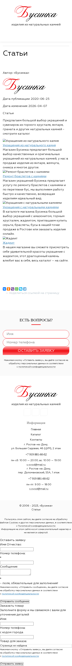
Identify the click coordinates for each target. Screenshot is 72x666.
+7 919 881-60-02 (36, 454)
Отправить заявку (11, 664)
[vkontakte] (27, 412)
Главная (36, 429)
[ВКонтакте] (4, 289)
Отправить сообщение (14, 601)
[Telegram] (24, 289)
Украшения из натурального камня (29, 145)
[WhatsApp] (16, 289)
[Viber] (12, 289)
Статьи (36, 509)
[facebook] (35, 412)
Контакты (36, 439)
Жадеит (9, 243)
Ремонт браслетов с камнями (24, 176)
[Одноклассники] (8, 289)
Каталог (36, 434)
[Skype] (20, 289)
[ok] (44, 412)
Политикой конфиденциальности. (37, 526)
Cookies (13, 523)
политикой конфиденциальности (37, 367)
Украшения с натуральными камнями (31, 207)
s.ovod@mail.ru (36, 465)
